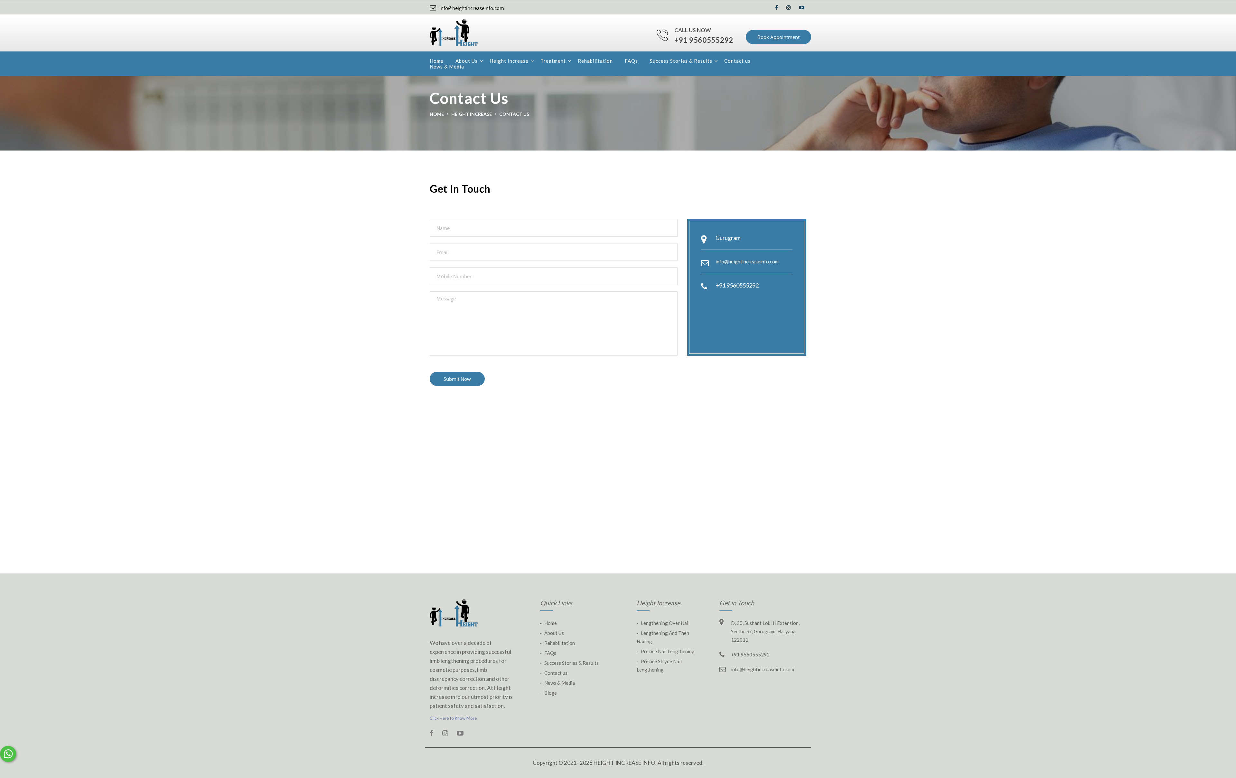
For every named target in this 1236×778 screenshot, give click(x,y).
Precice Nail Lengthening (668, 651)
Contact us (737, 61)
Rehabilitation (595, 61)
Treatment (553, 61)
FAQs (631, 61)
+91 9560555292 (703, 40)
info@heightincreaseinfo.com (471, 8)
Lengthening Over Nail (665, 623)
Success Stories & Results (681, 61)
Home (437, 61)
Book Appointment (778, 37)
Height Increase (509, 61)
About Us (466, 61)
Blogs (550, 693)
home (437, 114)
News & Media (447, 66)
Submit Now (457, 379)
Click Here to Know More (453, 718)
